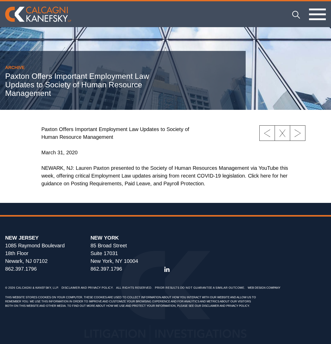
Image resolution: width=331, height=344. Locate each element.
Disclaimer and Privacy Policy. (88, 287)
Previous (267, 133)
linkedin (167, 270)
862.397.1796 (21, 269)
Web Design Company (264, 287)
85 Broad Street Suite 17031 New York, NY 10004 (114, 253)
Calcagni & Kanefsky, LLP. (37, 287)
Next (297, 133)
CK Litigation (38, 14)
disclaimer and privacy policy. (226, 305)
